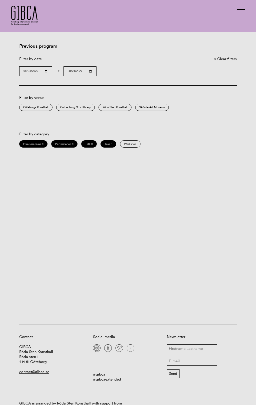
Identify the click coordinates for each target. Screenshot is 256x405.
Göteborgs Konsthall (35, 107)
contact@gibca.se (34, 371)
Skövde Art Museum (152, 107)
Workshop (130, 144)
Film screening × (33, 144)
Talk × (89, 144)
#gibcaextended (107, 379)
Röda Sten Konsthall (115, 107)
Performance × (64, 144)
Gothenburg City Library (75, 107)
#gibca (99, 374)
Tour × (108, 144)
